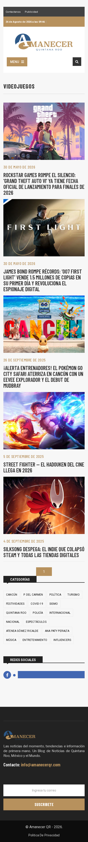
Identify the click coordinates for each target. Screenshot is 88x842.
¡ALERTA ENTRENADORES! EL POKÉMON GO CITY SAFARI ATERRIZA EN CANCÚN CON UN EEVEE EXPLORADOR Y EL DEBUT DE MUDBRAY (43, 377)
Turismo (73, 594)
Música (11, 640)
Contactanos (13, 12)
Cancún (11, 594)
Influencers (62, 640)
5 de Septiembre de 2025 (23, 456)
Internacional (59, 612)
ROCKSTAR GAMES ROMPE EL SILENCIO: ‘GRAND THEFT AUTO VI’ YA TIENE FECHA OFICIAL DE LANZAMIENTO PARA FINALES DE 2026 (43, 184)
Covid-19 (37, 603)
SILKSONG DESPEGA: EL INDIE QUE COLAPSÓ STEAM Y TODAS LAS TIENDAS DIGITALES (43, 552)
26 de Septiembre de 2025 (24, 359)
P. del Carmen (33, 594)
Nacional (12, 621)
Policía (38, 612)
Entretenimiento (35, 640)
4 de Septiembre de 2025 (23, 541)
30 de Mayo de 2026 (19, 166)
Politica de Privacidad (44, 835)
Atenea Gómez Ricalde (22, 631)
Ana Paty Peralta (57, 631)
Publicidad (31, 12)
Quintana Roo (16, 612)
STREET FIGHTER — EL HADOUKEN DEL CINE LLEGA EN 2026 (43, 467)
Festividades (15, 603)
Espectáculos (36, 621)
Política (55, 594)
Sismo (53, 603)
